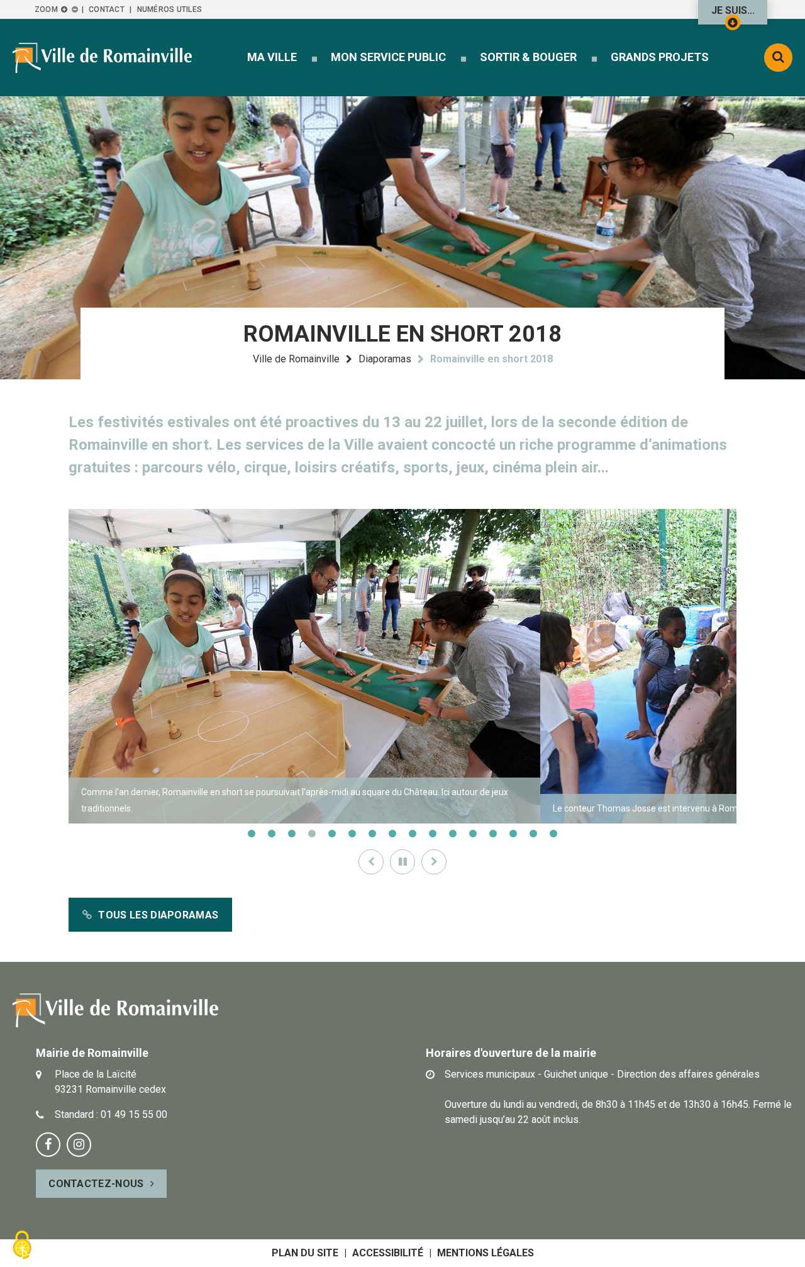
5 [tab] (332, 833)
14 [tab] (513, 833)
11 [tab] (453, 833)
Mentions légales (485, 1253)
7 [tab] (372, 833)
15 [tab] (533, 833)
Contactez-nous (95, 1184)
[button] (272, 57)
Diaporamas (384, 359)
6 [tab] (352, 833)
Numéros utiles (169, 9)
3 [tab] (292, 833)
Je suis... (733, 10)
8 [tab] (392, 833)
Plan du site (305, 1253)
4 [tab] (312, 833)
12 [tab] (473, 833)
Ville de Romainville (296, 359)
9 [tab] (412, 833)
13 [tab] (493, 833)
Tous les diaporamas (158, 915)
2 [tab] (271, 833)
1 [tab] (251, 833)
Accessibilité (387, 1253)
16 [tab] (553, 833)
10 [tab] (432, 833)
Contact (107, 9)
